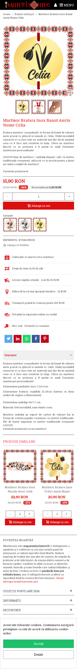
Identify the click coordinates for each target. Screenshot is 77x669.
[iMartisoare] (27, 5)
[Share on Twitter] (8, 339)
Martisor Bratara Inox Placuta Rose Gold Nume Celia (20, 491)
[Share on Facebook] (36, 339)
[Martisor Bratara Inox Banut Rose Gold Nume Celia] (10, 225)
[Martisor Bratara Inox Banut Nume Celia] (25, 225)
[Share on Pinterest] (45, 339)
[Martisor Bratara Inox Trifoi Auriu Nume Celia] (57, 466)
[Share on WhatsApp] (27, 339)
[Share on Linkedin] (18, 339)
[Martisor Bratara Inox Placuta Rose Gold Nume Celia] (20, 466)
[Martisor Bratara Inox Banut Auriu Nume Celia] (40, 225)
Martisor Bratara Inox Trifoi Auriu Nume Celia (57, 491)
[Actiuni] (55, 5)
